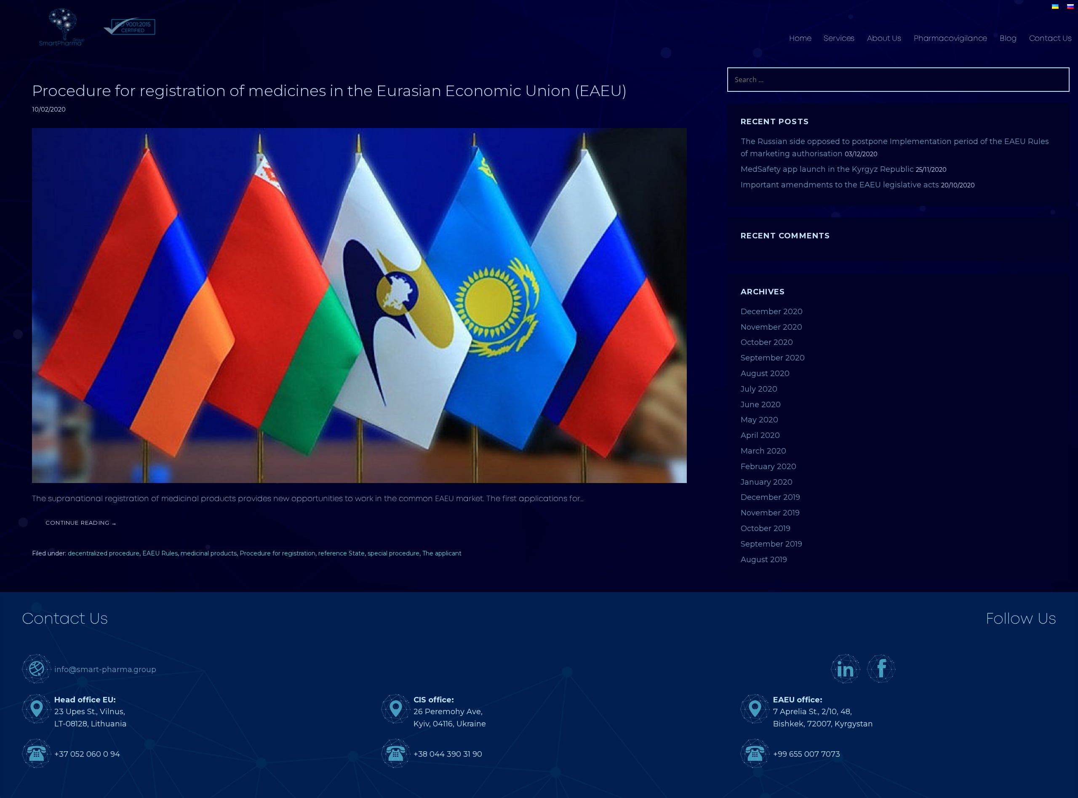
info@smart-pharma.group (105, 669)
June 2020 (761, 404)
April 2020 (760, 435)
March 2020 (763, 451)
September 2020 (773, 358)
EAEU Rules (160, 553)
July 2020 (759, 389)
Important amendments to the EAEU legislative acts (840, 184)
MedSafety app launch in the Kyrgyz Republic (827, 169)
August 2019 (764, 559)
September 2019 (771, 544)
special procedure (393, 553)
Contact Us (1050, 38)
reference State (341, 553)
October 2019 (765, 528)
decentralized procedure (103, 553)
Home (800, 38)
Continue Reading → (81, 522)
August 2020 (765, 373)
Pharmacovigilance (950, 38)
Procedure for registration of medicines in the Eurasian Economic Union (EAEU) (329, 90)
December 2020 (772, 311)
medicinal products (209, 553)
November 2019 (770, 513)
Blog (1008, 38)
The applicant (442, 553)
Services (839, 38)
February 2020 (768, 466)
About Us (884, 38)
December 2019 (770, 497)
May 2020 (759, 419)
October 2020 (767, 342)
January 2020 (766, 482)
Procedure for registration (277, 553)
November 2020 (771, 327)
